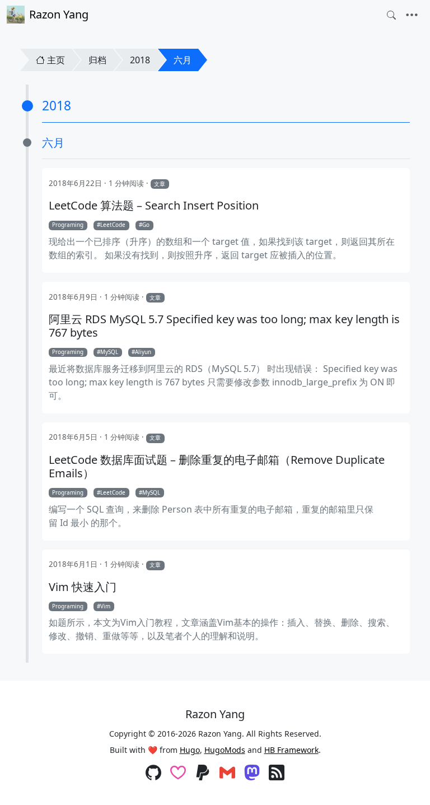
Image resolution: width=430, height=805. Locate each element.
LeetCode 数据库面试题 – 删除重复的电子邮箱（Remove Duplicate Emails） (217, 466)
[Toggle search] (391, 15)
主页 (56, 60)
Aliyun (143, 352)
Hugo (190, 749)
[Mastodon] (252, 773)
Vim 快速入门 (82, 587)
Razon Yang (58, 14)
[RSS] (276, 773)
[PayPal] (202, 773)
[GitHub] (153, 773)
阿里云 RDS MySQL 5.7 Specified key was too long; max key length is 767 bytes (224, 326)
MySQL (109, 352)
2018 (140, 60)
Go (145, 225)
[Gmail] (227, 773)
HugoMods (224, 749)
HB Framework (291, 749)
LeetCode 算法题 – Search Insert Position (154, 205)
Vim (105, 606)
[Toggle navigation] (411, 15)
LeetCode (112, 225)
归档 (97, 60)
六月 (182, 60)
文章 (159, 184)
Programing (67, 225)
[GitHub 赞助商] (178, 773)
